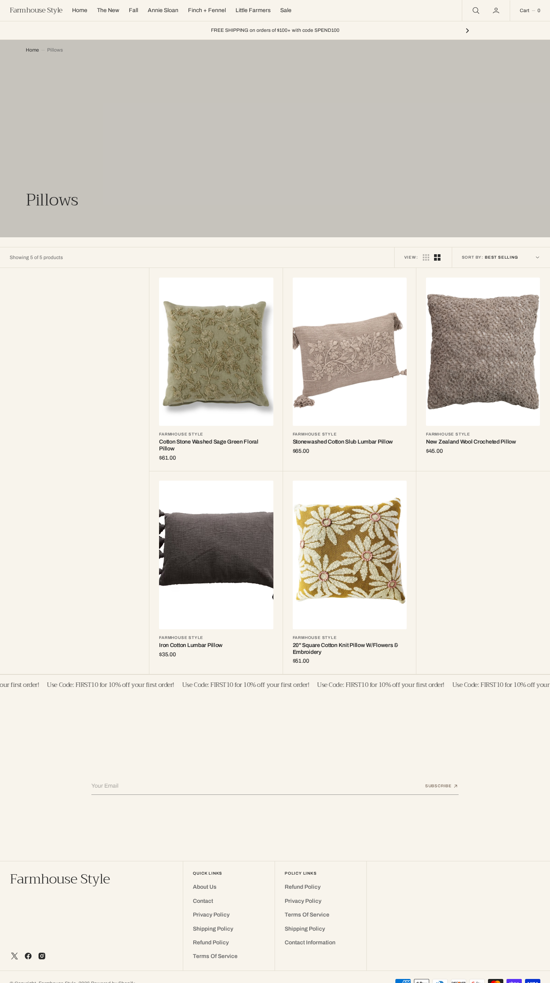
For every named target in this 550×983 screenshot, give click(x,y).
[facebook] (28, 956)
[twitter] (14, 956)
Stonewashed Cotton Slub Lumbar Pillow (343, 442)
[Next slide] (467, 30)
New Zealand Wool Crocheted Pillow (471, 442)
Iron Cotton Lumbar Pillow (191, 645)
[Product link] (216, 352)
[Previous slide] (82, 30)
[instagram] (42, 956)
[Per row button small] (437, 257)
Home (32, 50)
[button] (497, 10)
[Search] (475, 10)
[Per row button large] (426, 257)
